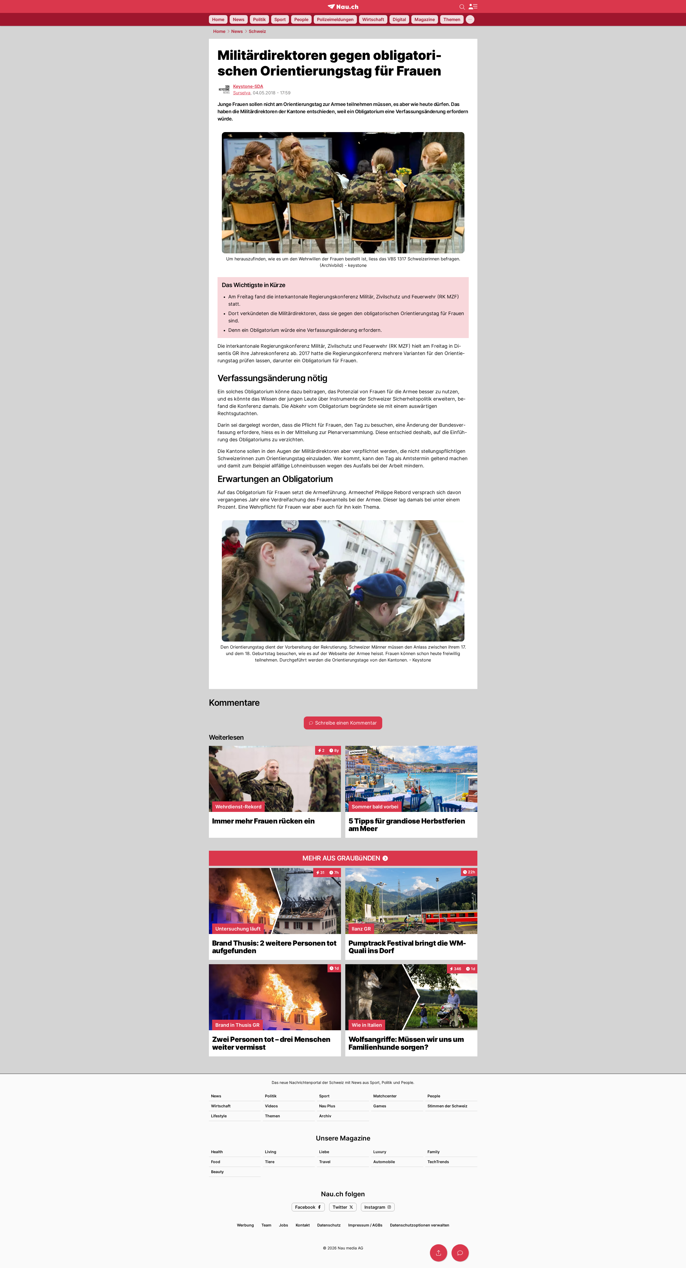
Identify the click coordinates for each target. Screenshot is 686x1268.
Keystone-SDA (248, 86)
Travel (324, 1161)
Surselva (241, 92)
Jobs (283, 1225)
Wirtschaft (220, 1106)
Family (434, 1151)
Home (219, 31)
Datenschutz (329, 1225)
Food (215, 1161)
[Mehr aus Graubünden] (343, 858)
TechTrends (438, 1161)
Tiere (269, 1161)
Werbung (245, 1225)
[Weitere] (470, 19)
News (237, 31)
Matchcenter (385, 1096)
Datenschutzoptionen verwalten (419, 1225)
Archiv (325, 1116)
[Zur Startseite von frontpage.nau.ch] (343, 6)
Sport (324, 1096)
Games (379, 1106)
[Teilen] (438, 1253)
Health (217, 1151)
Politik (271, 1096)
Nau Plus (327, 1106)
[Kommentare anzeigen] (460, 1253)
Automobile (384, 1161)
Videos (271, 1106)
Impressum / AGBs (365, 1225)
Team (266, 1225)
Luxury (379, 1151)
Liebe (324, 1151)
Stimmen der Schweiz (447, 1106)
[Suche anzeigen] (462, 6)
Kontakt (303, 1225)
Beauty (217, 1171)
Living (270, 1151)
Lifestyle (219, 1116)
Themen (272, 1116)
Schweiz (257, 31)
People (434, 1096)
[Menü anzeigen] (472, 7)
